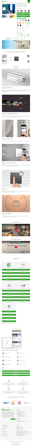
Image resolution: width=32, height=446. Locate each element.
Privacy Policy (13, 443)
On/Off (23, 415)
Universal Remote (19, 413)
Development (23, 420)
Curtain (22, 412)
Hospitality (21, 421)
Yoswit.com (18, 442)
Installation (18, 38)
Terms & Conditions (18, 443)
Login (4, 435)
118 (22, 411)
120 (23, 411)
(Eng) (26, 1)
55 (24, 411)
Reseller (21, 420)
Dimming (21, 415)
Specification (13, 38)
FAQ (2, 431)
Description (8, 38)
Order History (7, 435)
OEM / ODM (18, 420)
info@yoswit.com (21, 427)
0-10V (22, 416)
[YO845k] (3, 16)
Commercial (18, 421)
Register (3, 435)
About (2, 427)
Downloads (23, 38)
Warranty (4, 431)
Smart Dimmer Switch (14, 3)
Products (5, 3)
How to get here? (22, 433)
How (4, 427)
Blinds (24, 412)
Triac (24, 416)
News (8, 427)
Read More (16, 375)
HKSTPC (22, 441)
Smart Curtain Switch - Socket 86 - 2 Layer (22, 3)
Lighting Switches (9, 3)
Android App (16, 373)
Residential (26, 420)
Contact (6, 431)
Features (6, 427)
